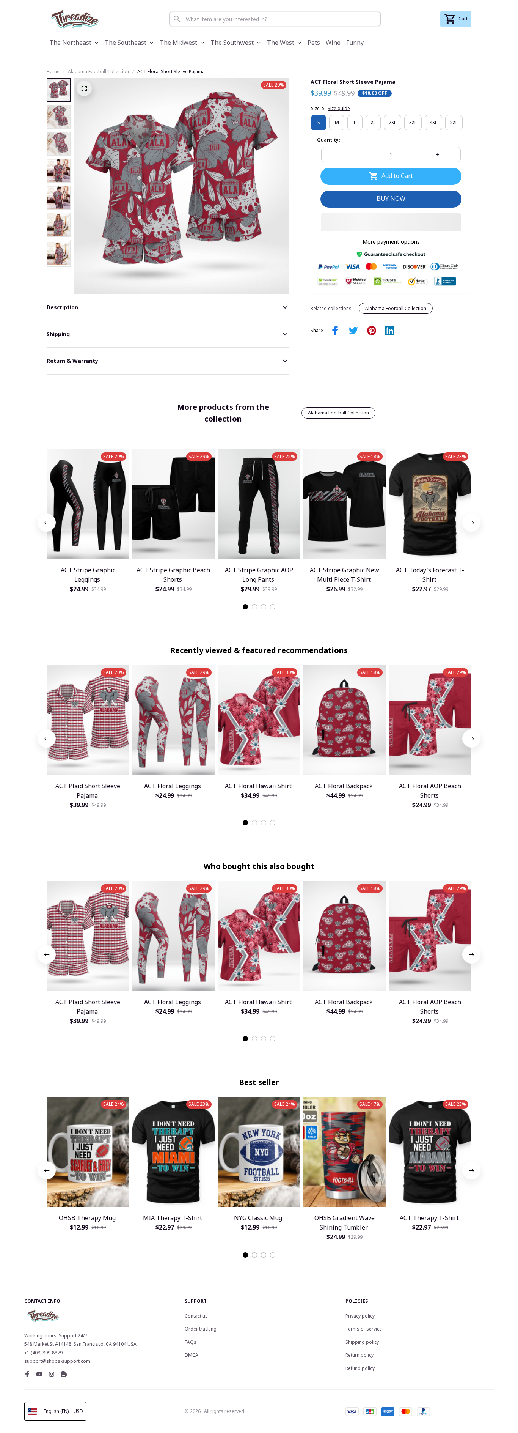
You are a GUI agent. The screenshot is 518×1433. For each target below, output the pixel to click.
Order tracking (201, 1329)
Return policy (359, 1355)
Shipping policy (362, 1342)
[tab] (245, 607)
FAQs (190, 1342)
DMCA (191, 1355)
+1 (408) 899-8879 (43, 1353)
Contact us (196, 1316)
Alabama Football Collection (98, 71)
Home (53, 71)
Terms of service (363, 1329)
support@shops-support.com (57, 1361)
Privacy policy (360, 1316)
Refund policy (360, 1368)
